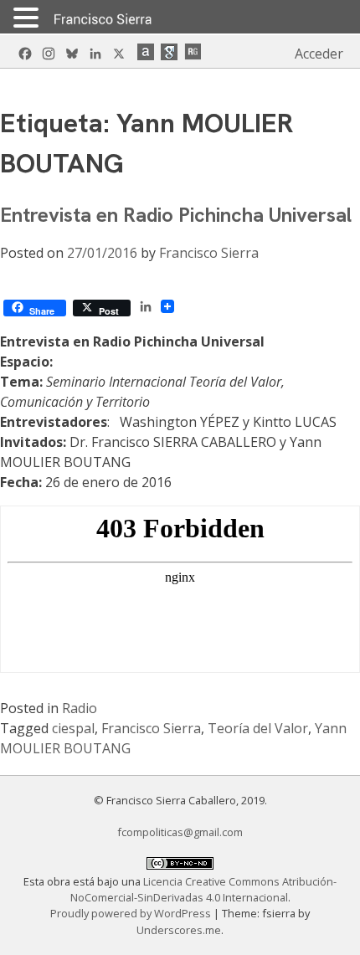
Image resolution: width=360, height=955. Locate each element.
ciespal (73, 728)
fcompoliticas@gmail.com (180, 831)
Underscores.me (178, 929)
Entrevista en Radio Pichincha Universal (176, 215)
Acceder (319, 53)
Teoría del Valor (258, 728)
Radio (79, 708)
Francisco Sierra (209, 253)
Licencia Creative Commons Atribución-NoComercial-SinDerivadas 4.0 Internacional (203, 889)
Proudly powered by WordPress (131, 913)
